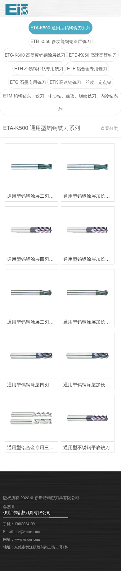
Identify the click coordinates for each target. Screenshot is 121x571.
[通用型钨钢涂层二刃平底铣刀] (31, 167)
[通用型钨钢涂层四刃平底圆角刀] (31, 355)
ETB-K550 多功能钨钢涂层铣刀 (60, 41)
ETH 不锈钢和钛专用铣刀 (38, 68)
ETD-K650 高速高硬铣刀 (93, 55)
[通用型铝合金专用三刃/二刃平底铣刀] (31, 418)
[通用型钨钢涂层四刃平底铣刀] (31, 230)
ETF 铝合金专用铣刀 (87, 68)
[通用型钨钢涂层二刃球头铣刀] (31, 292)
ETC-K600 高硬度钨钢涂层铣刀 (35, 55)
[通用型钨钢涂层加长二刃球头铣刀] (87, 292)
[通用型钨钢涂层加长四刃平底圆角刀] (87, 355)
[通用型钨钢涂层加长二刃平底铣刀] (87, 167)
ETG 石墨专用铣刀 (28, 82)
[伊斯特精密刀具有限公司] (16, 9)
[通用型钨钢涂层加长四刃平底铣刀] (87, 230)
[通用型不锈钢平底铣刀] (87, 418)
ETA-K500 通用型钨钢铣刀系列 (60, 27)
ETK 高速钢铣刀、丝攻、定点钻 (80, 82)
